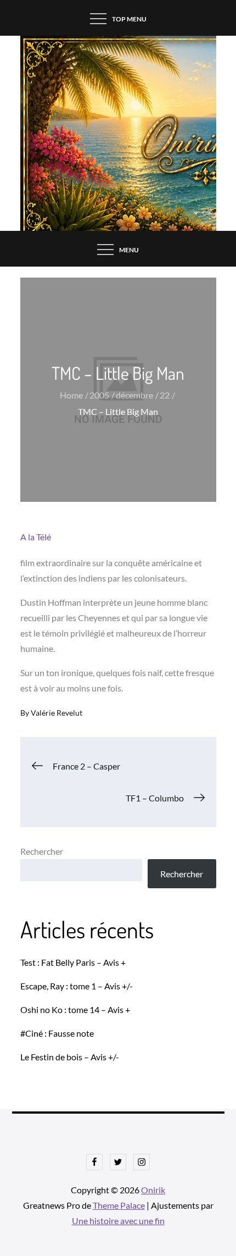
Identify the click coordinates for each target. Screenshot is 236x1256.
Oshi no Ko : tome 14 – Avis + (75, 1009)
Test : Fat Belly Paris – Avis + (73, 962)
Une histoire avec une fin (118, 1220)
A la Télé (35, 537)
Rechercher (41, 851)
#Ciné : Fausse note (57, 1033)
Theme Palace (119, 1205)
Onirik (153, 1190)
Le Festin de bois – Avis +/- (69, 1057)
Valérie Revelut (56, 712)
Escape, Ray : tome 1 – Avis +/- (76, 986)
